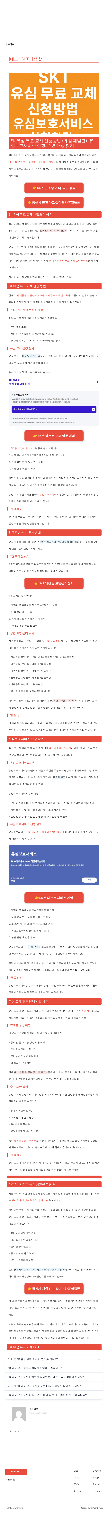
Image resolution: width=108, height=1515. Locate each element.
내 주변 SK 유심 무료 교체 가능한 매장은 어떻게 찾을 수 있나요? (54, 1386)
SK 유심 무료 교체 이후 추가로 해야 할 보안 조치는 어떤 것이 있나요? (54, 1395)
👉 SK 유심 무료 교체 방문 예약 (54, 436)
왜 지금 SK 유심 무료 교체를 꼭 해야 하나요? (54, 1359)
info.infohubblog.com (38, 1413)
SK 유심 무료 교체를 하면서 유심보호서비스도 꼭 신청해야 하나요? (54, 1377)
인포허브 (9, 44)
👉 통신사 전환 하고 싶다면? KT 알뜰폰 (54, 202)
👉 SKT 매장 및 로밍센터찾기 (54, 583)
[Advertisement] (54, 20)
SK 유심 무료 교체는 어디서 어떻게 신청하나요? (54, 1368)
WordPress (98, 1508)
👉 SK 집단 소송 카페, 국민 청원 (54, 188)
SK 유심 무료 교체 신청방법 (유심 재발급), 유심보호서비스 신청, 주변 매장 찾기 (52, 143)
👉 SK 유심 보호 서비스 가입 (54, 898)
